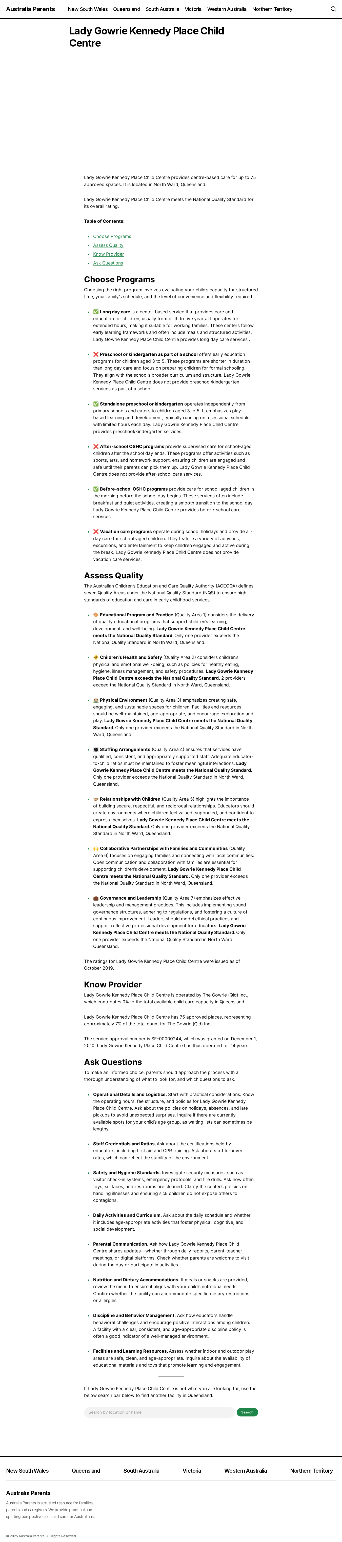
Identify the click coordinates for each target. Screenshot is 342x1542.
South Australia (141, 1470)
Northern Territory (311, 1470)
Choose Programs (112, 236)
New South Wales (27, 1470)
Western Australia (245, 1470)
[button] (333, 9)
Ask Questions (108, 263)
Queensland (86, 1470)
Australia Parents (30, 9)
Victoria (192, 1470)
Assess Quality (108, 245)
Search (247, 1412)
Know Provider (108, 254)
